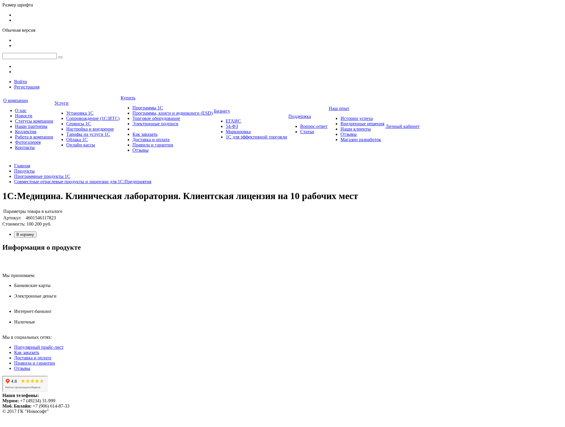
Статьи (307, 131)
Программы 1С (147, 107)
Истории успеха (356, 118)
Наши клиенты (355, 128)
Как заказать (144, 134)
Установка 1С (80, 113)
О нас (20, 110)
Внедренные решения (362, 123)
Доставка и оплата (151, 139)
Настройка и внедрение (90, 128)
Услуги (61, 103)
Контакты (25, 147)
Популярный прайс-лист (39, 347)
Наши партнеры (31, 126)
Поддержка (299, 116)
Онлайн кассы (80, 144)
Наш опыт (339, 108)
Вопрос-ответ (314, 126)
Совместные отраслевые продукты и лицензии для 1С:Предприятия (82, 181)
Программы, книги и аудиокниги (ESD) (172, 113)
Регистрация (26, 86)
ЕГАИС (233, 121)
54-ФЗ (232, 126)
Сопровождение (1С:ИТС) (92, 118)
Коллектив (25, 131)
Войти (20, 81)
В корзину (25, 234)
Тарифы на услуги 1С (88, 134)
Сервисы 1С (78, 123)
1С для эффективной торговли (256, 136)
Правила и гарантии (152, 144)
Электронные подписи (155, 123)
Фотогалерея (28, 142)
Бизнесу (222, 111)
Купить (128, 97)
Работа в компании (34, 136)
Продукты (24, 171)
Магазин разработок (360, 139)
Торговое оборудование (156, 118)
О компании (15, 100)
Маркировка (238, 131)
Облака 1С (77, 139)
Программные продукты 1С (42, 176)
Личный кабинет (402, 126)
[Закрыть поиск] (60, 57)
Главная (22, 165)
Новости (23, 115)
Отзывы (140, 150)
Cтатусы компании (34, 121)
